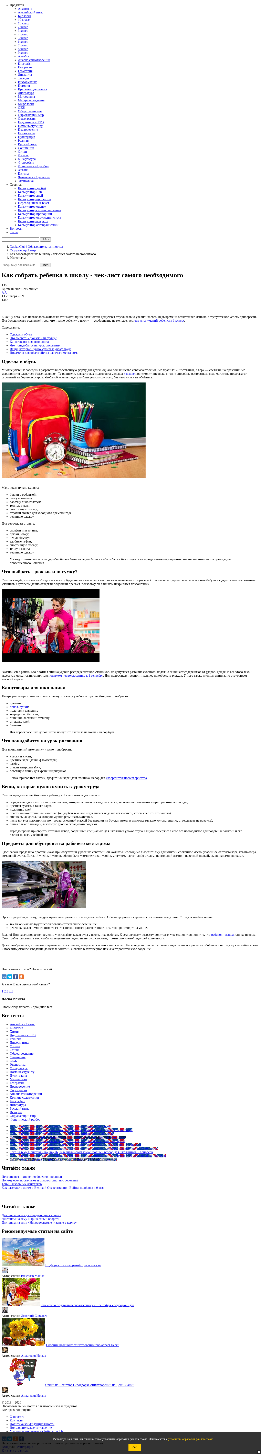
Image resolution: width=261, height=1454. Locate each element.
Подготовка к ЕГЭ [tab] (23, 1035)
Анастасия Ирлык (33, 1355)
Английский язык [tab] (22, 1024)
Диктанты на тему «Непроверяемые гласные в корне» (39, 1222)
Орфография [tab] (18, 1090)
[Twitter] (9, 976)
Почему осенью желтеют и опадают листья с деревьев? (40, 1180)
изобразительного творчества (126, 778)
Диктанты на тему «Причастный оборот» (30, 1219)
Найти (45, 264)
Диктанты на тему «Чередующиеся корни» (31, 1215)
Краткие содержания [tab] (24, 1097)
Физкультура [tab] (19, 1068)
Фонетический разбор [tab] (25, 1119)
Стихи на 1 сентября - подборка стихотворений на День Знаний (89, 1385)
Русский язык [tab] (19, 1108)
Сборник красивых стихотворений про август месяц (82, 1345)
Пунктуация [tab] (18, 1075)
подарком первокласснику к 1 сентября (76, 675)
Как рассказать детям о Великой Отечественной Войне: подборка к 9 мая (53, 1187)
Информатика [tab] (19, 1042)
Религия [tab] (15, 1039)
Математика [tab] (18, 1079)
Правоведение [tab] (20, 1086)
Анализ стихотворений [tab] (26, 1094)
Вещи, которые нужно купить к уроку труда (40, 349)
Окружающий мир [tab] (23, 1116)
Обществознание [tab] (21, 1053)
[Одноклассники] (21, 976)
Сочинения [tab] (17, 1057)
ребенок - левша (222, 934)
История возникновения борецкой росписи (32, 1176)
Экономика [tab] (17, 1064)
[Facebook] (15, 976)
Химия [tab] (14, 1031)
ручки (24, 707)
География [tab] (17, 1083)
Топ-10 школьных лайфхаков (22, 1184)
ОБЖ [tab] (13, 1061)
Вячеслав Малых (32, 1276)
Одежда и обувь (21, 334)
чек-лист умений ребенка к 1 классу (159, 320)
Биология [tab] (16, 1028)
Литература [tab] (18, 1105)
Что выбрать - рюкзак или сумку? (33, 338)
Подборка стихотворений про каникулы (73, 1265)
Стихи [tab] (14, 1050)
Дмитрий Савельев (34, 1315)
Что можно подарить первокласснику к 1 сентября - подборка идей (87, 1305)
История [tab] (16, 1112)
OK (135, 1447)
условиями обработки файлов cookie (190, 1439)
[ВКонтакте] (4, 976)
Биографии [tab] (17, 1101)
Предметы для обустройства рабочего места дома (44, 352)
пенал (14, 707)
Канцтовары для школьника (29, 341)
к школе (129, 373)
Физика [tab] (15, 1046)
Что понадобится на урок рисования (35, 345)
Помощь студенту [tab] (22, 1072)
